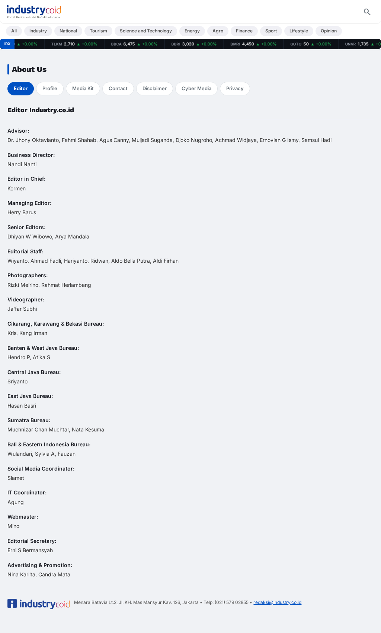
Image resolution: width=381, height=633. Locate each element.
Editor (21, 88)
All (14, 31)
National (68, 31)
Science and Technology (146, 31)
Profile (49, 88)
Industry (38, 31)
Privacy (235, 88)
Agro (217, 31)
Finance (244, 31)
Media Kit (83, 88)
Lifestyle (298, 31)
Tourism (98, 31)
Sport (271, 31)
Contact (118, 88)
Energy (192, 31)
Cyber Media (196, 88)
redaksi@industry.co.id (277, 602)
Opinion (329, 31)
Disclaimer (155, 88)
